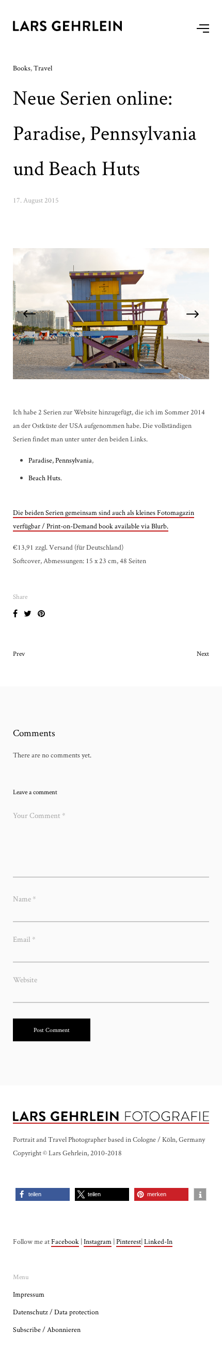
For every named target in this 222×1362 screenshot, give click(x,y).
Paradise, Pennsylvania (60, 460)
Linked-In (158, 1241)
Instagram (98, 1241)
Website (25, 979)
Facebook (65, 1241)
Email (24, 939)
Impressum (28, 1294)
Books (21, 68)
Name (24, 899)
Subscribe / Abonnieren (47, 1329)
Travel (43, 68)
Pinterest (128, 1241)
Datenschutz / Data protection (56, 1311)
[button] (42, 1194)
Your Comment (39, 815)
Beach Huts (44, 477)
